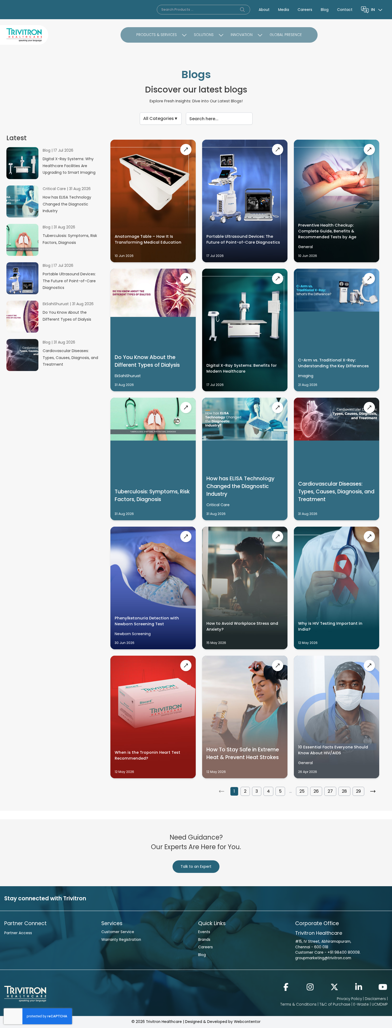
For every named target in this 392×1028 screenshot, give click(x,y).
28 (344, 791)
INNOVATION (242, 34)
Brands (204, 939)
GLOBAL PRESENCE (286, 34)
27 (330, 791)
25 (302, 791)
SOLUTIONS (204, 34)
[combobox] (377, 9)
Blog (325, 9)
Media (283, 9)
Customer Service (117, 931)
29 (358, 791)
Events (204, 931)
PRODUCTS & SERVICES (156, 34)
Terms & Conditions (298, 1004)
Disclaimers (375, 998)
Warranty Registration (121, 939)
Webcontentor (247, 1021)
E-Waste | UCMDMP (370, 1004)
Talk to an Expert (196, 866)
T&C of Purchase (334, 1004)
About (264, 9)
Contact (345, 9)
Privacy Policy (349, 998)
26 (316, 791)
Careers (305, 9)
